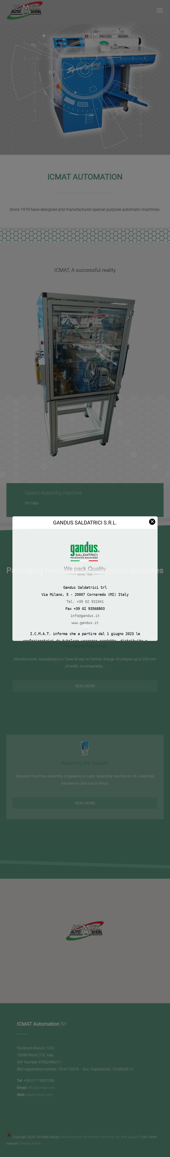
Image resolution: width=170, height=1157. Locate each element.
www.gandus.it (85, 623)
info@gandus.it (85, 615)
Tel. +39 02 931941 (85, 601)
